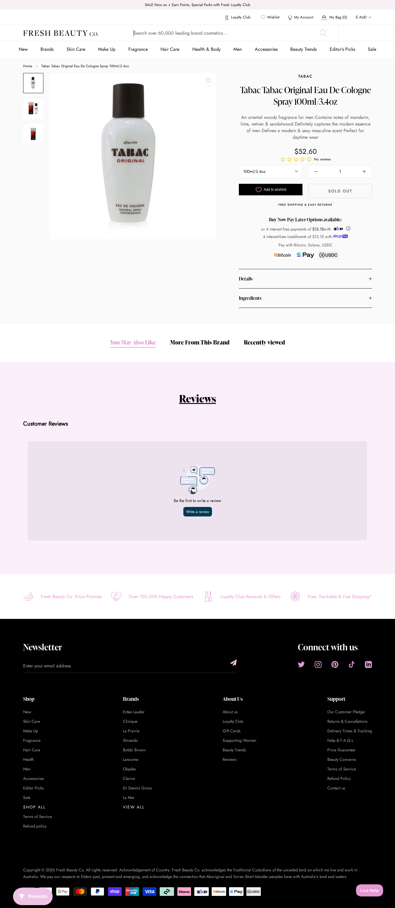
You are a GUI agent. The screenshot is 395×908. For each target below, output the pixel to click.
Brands (46, 49)
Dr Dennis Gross (137, 788)
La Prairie (131, 731)
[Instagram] (318, 664)
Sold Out (340, 191)
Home (27, 66)
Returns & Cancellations (347, 721)
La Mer (128, 797)
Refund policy (35, 826)
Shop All (34, 807)
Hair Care (169, 49)
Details (245, 279)
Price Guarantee (341, 750)
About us (230, 712)
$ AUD (361, 17)
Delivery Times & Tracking (349, 731)
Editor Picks (33, 788)
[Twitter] (301, 664)
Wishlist (273, 17)
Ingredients (250, 298)
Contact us (336, 788)
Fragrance (138, 49)
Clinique (130, 721)
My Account (303, 17)
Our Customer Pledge (346, 712)
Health (28, 759)
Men (237, 49)
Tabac (305, 76)
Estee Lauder (134, 712)
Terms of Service (37, 816)
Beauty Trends (303, 49)
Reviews (197, 398)
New (23, 49)
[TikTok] (351, 664)
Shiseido (130, 740)
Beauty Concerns (341, 759)
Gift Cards (232, 731)
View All (134, 807)
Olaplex (129, 769)
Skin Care (76, 49)
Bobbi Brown (134, 750)
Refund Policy (339, 778)
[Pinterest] (334, 664)
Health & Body (206, 49)
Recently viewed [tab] (264, 342)
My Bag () (337, 17)
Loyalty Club (240, 17)
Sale (372, 49)
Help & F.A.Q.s (340, 740)
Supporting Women (239, 740)
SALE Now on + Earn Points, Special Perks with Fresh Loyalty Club (197, 5)
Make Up (106, 49)
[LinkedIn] (368, 664)
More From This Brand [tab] (200, 342)
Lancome (130, 759)
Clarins (129, 778)
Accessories (266, 49)
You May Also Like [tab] (133, 342)
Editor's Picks (342, 49)
